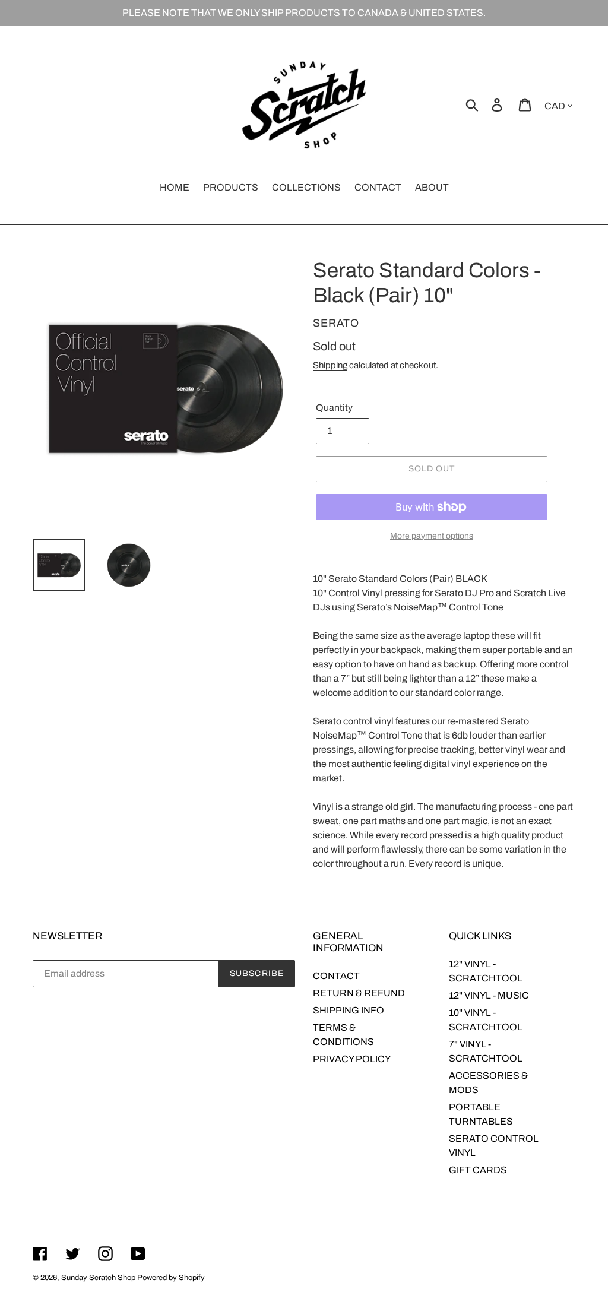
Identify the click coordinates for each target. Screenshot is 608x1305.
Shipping (330, 365)
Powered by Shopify (171, 1278)
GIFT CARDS (478, 1170)
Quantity (334, 408)
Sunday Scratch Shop (98, 1278)
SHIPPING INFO (348, 1010)
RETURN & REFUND (359, 993)
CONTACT (336, 976)
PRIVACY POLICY (352, 1059)
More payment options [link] (431, 535)
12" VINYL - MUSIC (489, 995)
